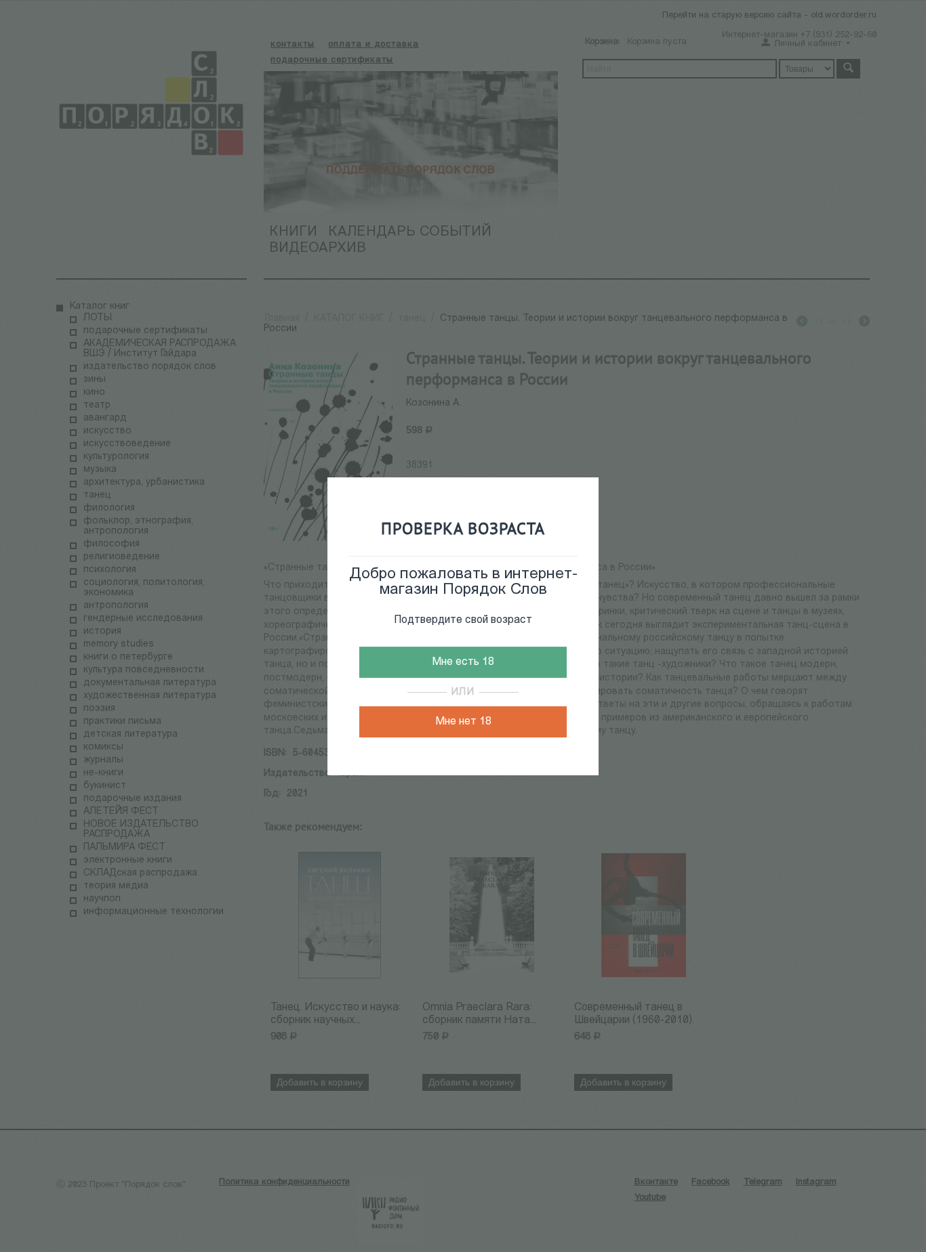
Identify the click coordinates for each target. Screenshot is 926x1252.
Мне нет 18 (463, 721)
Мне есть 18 (463, 662)
